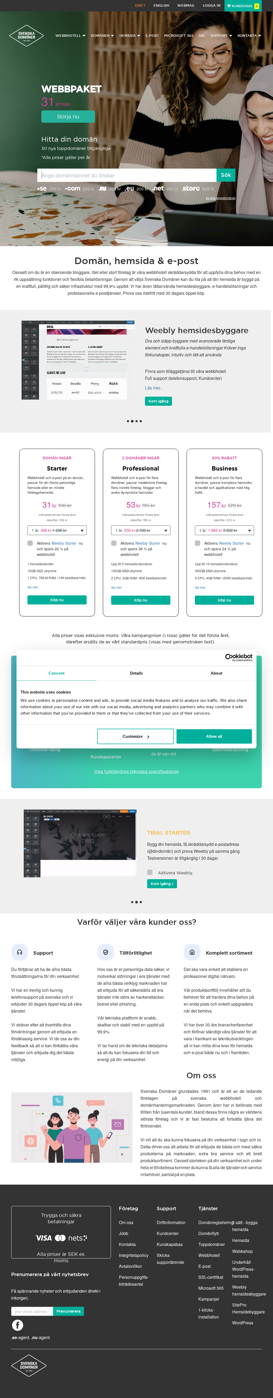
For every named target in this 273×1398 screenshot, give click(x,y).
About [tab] (216, 673)
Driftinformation (171, 1222)
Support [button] (219, 35)
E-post (152, 35)
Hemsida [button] (127, 35)
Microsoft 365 (179, 35)
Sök (226, 175)
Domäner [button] (100, 35)
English (161, 5)
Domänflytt (208, 1233)
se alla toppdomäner (221, 198)
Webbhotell (209, 1255)
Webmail (186, 5)
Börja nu (68, 116)
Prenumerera (69, 1311)
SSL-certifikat (210, 1277)
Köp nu (57, 600)
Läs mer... (154, 381)
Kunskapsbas (170, 1244)
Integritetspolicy (133, 1255)
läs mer (32, 587)
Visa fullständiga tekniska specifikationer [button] (136, 771)
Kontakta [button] (247, 35)
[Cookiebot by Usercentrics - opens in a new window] (229, 658)
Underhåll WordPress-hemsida (243, 1269)
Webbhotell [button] (68, 35)
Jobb (123, 1233)
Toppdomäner (211, 1244)
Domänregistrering (216, 1222)
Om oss (126, 1222)
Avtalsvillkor (130, 1266)
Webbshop (242, 1251)
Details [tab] (136, 673)
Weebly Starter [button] (64, 543)
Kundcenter (168, 1233)
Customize (133, 736)
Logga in (211, 5)
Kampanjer (208, 1299)
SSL (202, 35)
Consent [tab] (57, 673)
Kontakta (127, 1244)
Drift (140, 5)
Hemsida (240, 1240)
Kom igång (158, 394)
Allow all (214, 736)
